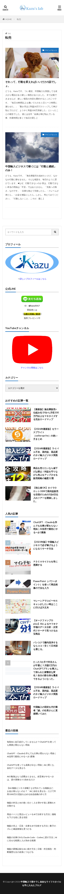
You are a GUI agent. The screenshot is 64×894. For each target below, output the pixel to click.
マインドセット (51, 50)
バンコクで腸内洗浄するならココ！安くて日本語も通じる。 (45, 645)
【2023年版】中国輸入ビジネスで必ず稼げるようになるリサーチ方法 (46, 545)
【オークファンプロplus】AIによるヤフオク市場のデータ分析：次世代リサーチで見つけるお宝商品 (45, 627)
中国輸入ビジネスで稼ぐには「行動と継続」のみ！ (30, 168)
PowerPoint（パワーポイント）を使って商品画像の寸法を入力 (45, 584)
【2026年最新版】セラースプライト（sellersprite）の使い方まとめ (46, 434)
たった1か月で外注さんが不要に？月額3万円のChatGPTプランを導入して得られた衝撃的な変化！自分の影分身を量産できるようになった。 (46, 670)
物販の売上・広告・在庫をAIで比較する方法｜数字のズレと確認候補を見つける (31, 827)
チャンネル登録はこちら (32, 367)
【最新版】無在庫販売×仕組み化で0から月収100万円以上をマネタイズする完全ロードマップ (46, 414)
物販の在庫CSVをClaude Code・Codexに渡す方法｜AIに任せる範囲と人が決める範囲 (32, 839)
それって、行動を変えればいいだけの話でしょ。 (30, 83)
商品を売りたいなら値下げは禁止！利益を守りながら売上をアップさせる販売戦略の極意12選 (45, 473)
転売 (19, 19)
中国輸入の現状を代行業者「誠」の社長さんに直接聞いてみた (45, 710)
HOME (8, 19)
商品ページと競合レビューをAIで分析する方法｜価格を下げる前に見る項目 (31, 816)
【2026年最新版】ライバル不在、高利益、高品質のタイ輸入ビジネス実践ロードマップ (46, 453)
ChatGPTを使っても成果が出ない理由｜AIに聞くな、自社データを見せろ (31, 766)
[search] (55, 232)
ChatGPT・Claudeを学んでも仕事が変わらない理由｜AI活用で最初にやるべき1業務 (45, 527)
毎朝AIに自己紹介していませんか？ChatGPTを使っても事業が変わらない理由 (31, 743)
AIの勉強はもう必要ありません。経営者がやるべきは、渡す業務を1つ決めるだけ (30, 778)
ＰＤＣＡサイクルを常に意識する (45, 563)
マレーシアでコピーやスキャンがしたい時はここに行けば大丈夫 (45, 604)
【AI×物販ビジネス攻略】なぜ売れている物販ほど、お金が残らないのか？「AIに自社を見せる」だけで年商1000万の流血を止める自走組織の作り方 (31, 791)
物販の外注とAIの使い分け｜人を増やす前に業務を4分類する (31, 804)
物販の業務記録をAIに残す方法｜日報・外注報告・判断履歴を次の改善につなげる (31, 850)
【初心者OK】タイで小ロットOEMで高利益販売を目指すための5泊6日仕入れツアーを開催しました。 (45, 494)
